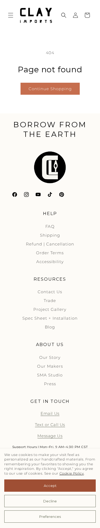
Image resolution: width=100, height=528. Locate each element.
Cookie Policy (71, 473)
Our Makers (50, 366)
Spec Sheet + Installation (50, 318)
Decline (50, 501)
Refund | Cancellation (50, 244)
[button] (11, 15)
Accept (50, 485)
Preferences (50, 516)
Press (50, 383)
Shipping (50, 235)
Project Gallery (49, 309)
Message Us (49, 435)
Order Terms (50, 252)
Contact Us (50, 291)
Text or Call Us (50, 424)
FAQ (50, 226)
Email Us (50, 413)
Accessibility (50, 261)
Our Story (50, 357)
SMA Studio (50, 375)
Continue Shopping (50, 88)
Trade (50, 300)
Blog (50, 326)
